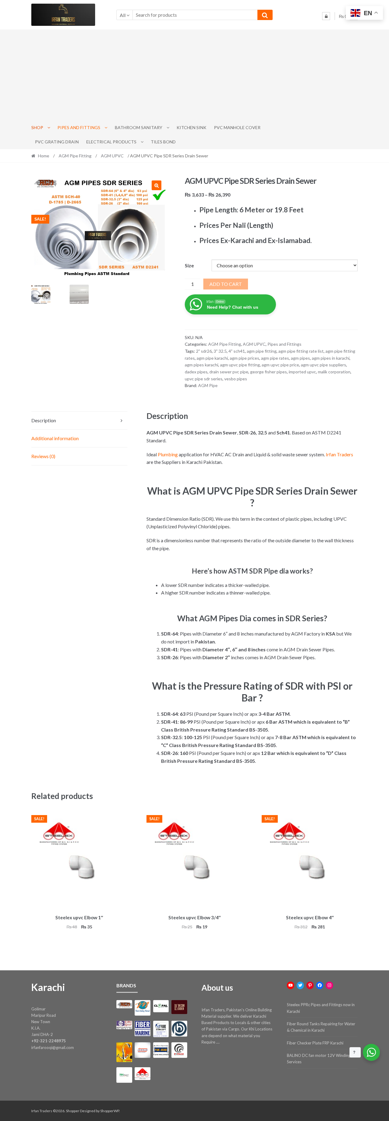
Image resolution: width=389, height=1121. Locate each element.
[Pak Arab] (161, 1050)
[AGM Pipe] (124, 1004)
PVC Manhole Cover (237, 127)
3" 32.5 (220, 351)
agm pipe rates (275, 358)
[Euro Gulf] (124, 1025)
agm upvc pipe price (280, 364)
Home (43, 155)
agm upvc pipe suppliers (323, 364)
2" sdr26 (204, 351)
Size (189, 265)
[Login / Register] (326, 16)
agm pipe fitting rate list (301, 351)
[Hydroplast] (179, 1028)
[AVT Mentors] (142, 1008)
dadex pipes (196, 371)
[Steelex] (142, 1073)
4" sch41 (237, 351)
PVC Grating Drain (57, 141)
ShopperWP (109, 1111)
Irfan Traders (339, 454)
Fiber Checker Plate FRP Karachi (315, 1042)
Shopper (72, 1111)
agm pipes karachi (201, 364)
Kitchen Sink (191, 127)
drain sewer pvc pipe (228, 371)
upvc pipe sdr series (203, 378)
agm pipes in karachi (330, 358)
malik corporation (334, 371)
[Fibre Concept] (161, 1029)
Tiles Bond (163, 141)
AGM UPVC (112, 155)
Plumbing (168, 454)
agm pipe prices (244, 358)
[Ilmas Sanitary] (124, 1052)
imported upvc (302, 371)
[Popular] (179, 1050)
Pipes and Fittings (78, 127)
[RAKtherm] (124, 1075)
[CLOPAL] (161, 1006)
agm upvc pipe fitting (240, 364)
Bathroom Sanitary (138, 127)
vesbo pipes (235, 378)
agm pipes (300, 358)
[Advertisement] (194, 75)
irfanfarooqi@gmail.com (52, 1047)
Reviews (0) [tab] (43, 456)
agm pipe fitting (262, 351)
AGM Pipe (208, 385)
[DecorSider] (179, 1007)
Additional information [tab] (55, 438)
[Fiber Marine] (142, 1028)
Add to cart (225, 284)
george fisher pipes (268, 371)
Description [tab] (43, 420)
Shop (37, 127)
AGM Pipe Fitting (75, 155)
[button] (156, 185)
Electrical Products (111, 141)
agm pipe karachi (212, 358)
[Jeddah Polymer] (142, 1050)
